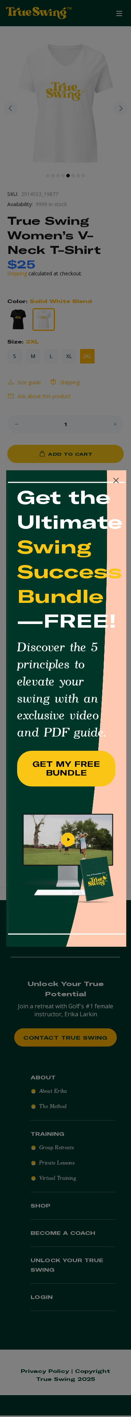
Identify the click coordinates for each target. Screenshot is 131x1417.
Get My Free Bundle (66, 768)
